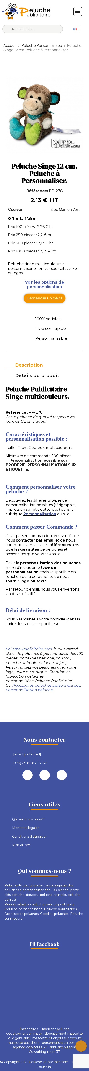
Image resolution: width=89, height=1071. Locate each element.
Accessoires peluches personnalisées (46, 685)
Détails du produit (37, 375)
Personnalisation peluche (29, 690)
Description (29, 365)
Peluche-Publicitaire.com (29, 649)
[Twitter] (44, 775)
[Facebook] (27, 775)
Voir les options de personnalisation (44, 284)
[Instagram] (62, 775)
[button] (44, 298)
